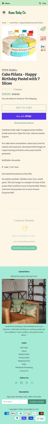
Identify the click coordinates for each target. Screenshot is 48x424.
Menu (7, 3)
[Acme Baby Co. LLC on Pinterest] (26, 383)
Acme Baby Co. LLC (31, 409)
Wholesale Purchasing (24, 367)
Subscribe (37, 401)
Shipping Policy (24, 361)
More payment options (24, 123)
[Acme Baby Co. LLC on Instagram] (32, 383)
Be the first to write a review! (24, 248)
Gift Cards (24, 348)
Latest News (24, 272)
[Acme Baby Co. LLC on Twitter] (16, 383)
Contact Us (24, 371)
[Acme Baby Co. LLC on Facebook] (21, 383)
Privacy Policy (24, 358)
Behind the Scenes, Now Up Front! (24, 276)
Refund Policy (24, 354)
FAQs (24, 364)
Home (4, 23)
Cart (44, 3)
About (24, 351)
